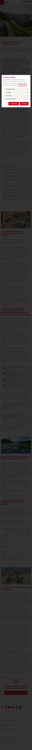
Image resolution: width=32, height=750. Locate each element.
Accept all (24, 103)
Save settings (13, 103)
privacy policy (22, 85)
